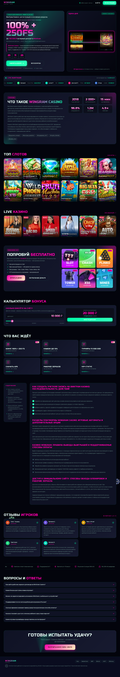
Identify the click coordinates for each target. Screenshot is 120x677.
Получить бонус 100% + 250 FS (60, 647)
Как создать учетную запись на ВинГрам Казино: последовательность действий (15, 391)
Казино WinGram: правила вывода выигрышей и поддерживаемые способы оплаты (15, 408)
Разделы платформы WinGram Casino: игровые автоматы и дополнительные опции (15, 400)
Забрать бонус (15, 63)
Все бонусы (36, 63)
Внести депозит (90, 319)
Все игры (111, 155)
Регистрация (110, 3)
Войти (97, 3)
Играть (27, 671)
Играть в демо (16, 278)
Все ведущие (109, 213)
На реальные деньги (37, 278)
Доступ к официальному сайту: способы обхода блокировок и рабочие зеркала (15, 416)
